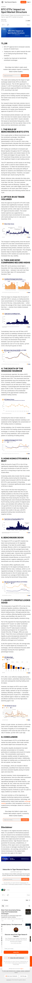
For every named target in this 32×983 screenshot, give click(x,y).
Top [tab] (3, 906)
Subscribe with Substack (17, 958)
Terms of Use (23, 961)
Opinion (3, 6)
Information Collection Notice (18, 962)
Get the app (23, 976)
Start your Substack (12, 976)
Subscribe (23, 2)
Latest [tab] (6, 906)
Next (27, 900)
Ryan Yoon (3, 19)
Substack (8, 980)
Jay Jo (21, 918)
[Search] (29, 905)
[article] (16, 915)
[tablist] (5, 905)
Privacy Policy (16, 964)
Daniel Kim (9, 918)
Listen (28, 20)
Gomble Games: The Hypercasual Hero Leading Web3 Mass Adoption (12, 925)
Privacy (18, 971)
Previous (6, 900)
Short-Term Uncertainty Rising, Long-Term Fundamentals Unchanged (11, 911)
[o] (28, 912)
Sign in (29, 2)
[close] (27, 928)
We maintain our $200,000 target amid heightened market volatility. (11, 916)
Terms (22, 971)
